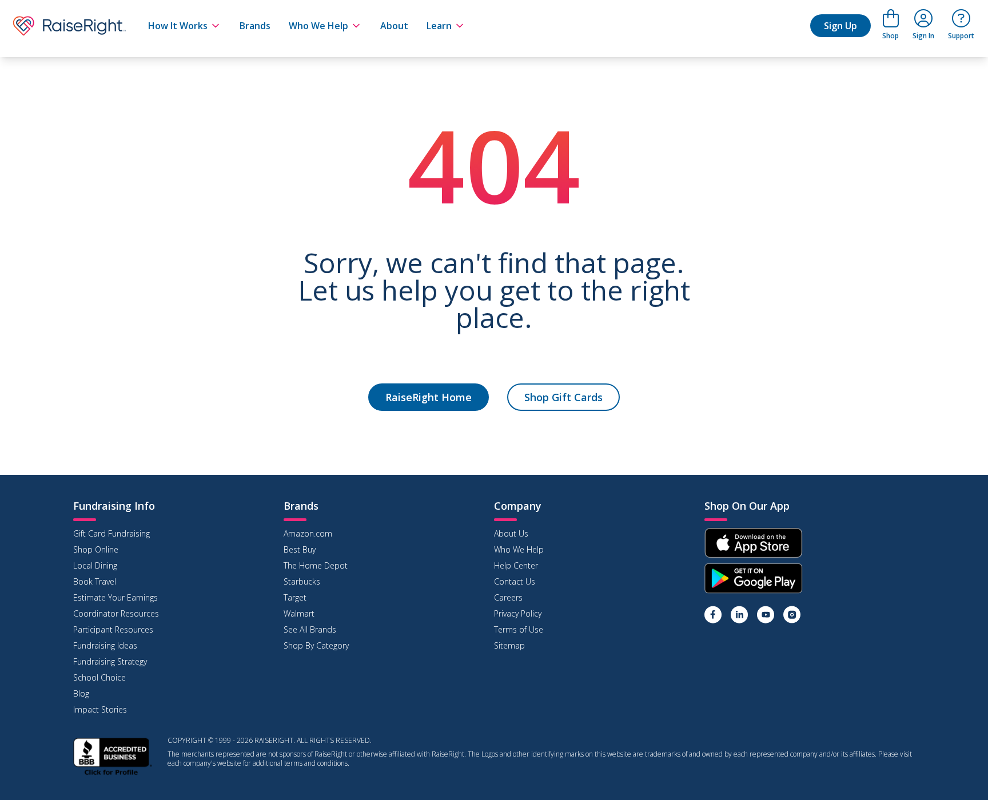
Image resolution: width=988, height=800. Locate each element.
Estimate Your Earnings (115, 597)
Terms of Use (518, 629)
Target (295, 597)
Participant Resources (113, 629)
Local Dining (95, 565)
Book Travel (94, 581)
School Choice (99, 677)
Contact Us (514, 581)
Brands (255, 25)
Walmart (299, 613)
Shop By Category (316, 645)
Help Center (516, 565)
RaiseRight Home (428, 397)
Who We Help (318, 25)
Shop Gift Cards (563, 397)
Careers (508, 597)
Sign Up (840, 25)
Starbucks (302, 581)
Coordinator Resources (116, 613)
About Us (511, 533)
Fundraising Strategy (110, 661)
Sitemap (509, 645)
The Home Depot (316, 565)
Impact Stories (100, 709)
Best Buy (300, 549)
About (394, 25)
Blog (81, 693)
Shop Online (95, 549)
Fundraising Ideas (105, 645)
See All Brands (310, 629)
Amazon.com (308, 533)
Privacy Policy (517, 613)
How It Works (178, 25)
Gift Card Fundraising (111, 533)
